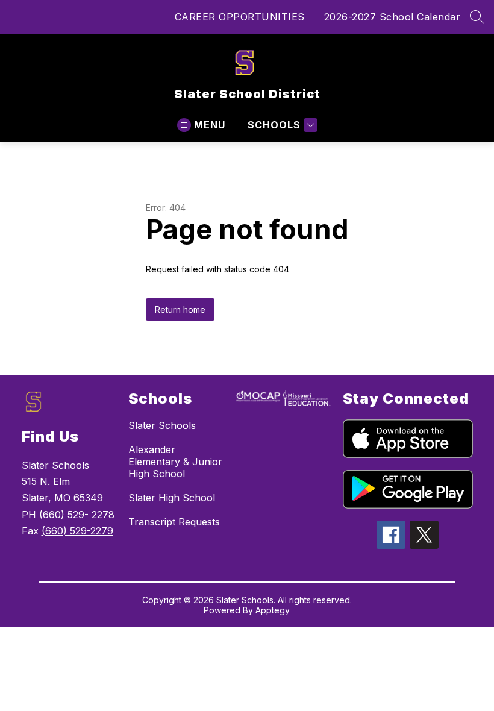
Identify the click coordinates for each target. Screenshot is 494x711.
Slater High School (171, 498)
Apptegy (272, 610)
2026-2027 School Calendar (392, 17)
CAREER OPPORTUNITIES (240, 17)
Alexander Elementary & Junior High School (175, 461)
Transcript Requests (174, 522)
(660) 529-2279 (77, 531)
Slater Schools (162, 425)
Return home (180, 309)
